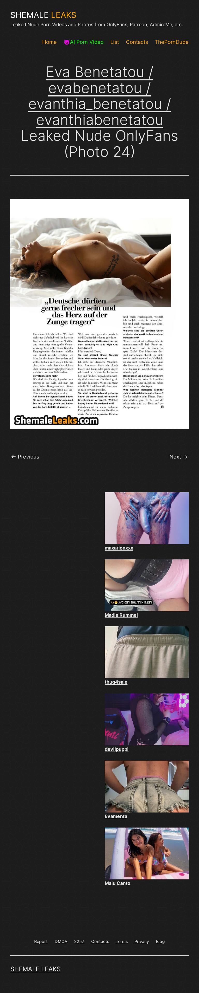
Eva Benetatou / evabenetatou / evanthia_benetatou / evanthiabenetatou (99, 96)
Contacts (137, 42)
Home (49, 42)
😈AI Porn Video (83, 42)
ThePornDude (172, 42)
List (114, 42)
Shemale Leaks (35, 969)
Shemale (43, 15)
